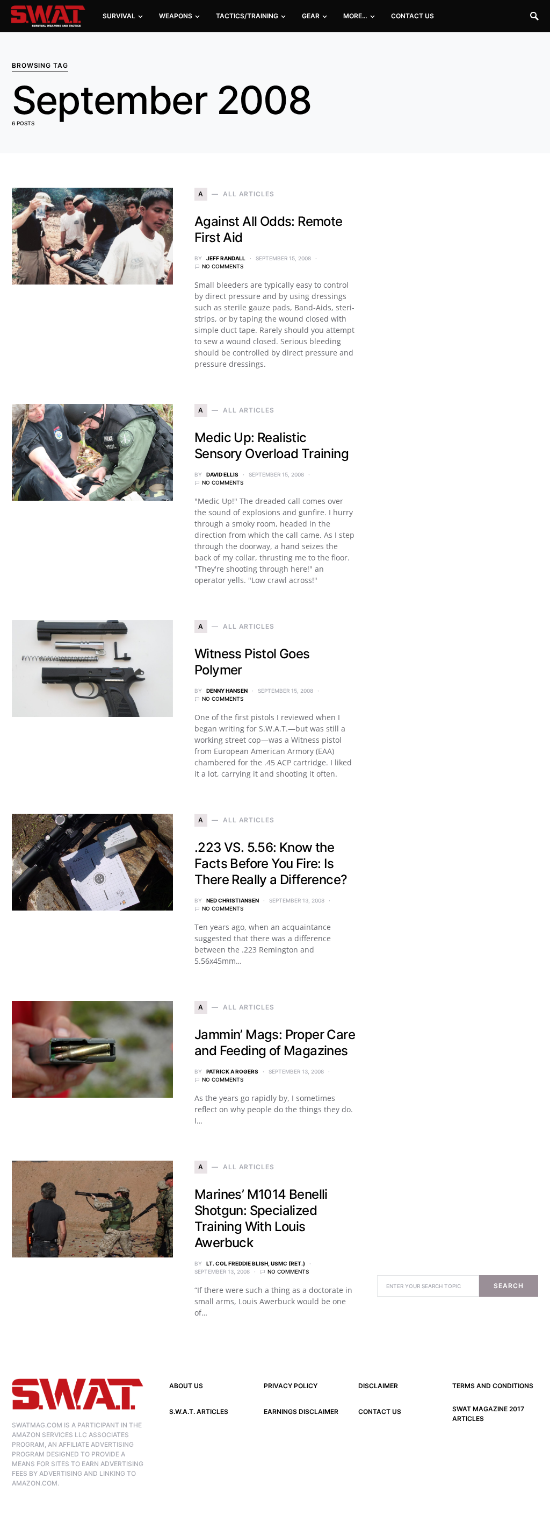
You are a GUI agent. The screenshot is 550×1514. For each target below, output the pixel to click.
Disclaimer (378, 1386)
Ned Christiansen (232, 900)
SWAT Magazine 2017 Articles (488, 1414)
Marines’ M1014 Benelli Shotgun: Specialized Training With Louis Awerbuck (261, 1218)
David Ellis (222, 474)
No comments (222, 266)
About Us (186, 1386)
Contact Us (379, 1412)
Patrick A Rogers (232, 1071)
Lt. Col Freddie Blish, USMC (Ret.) (255, 1263)
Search (508, 1286)
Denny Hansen (227, 690)
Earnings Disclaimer (301, 1412)
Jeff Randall (225, 258)
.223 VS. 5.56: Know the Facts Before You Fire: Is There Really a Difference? (270, 863)
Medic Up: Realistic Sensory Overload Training (271, 445)
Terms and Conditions (492, 1386)
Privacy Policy (290, 1386)
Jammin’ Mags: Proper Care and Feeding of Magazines (274, 1042)
